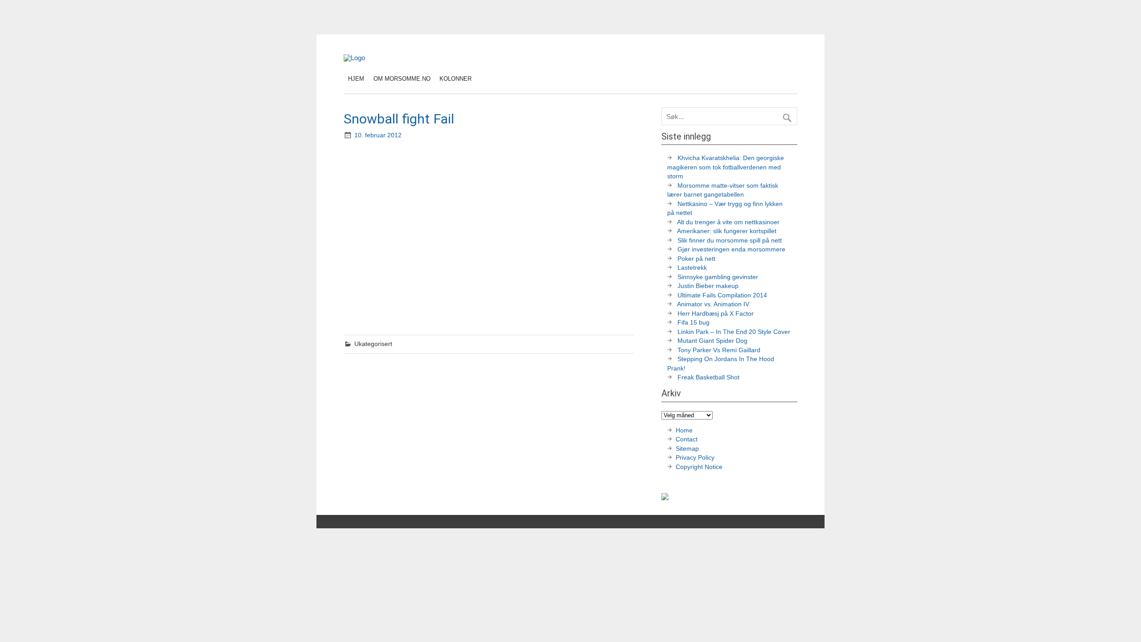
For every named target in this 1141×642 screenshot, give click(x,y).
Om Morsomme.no (402, 78)
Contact (687, 439)
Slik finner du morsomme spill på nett (729, 240)
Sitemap (687, 448)
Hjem (356, 78)
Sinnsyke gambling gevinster (717, 277)
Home (684, 430)
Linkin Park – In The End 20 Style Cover (733, 332)
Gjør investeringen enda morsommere (731, 249)
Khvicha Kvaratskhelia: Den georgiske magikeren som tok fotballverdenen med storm (725, 167)
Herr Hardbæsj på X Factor (715, 313)
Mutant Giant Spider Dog (712, 340)
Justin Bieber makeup (708, 286)
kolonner (455, 78)
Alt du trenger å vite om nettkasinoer (728, 222)
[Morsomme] (354, 58)
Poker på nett (696, 258)
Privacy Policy (696, 457)
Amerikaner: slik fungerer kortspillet (726, 231)
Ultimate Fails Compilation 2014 (722, 295)
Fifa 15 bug (693, 322)
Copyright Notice (699, 467)
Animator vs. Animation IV (713, 304)
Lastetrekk (692, 267)
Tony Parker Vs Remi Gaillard (718, 350)
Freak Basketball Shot (708, 377)
